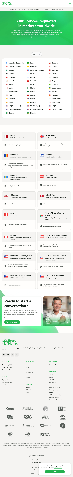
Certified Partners (54, 397)
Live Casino (5, 385)
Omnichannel (6, 370)
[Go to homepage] (7, 3)
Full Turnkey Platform (8, 365)
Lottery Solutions (7, 367)
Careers (51, 385)
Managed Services (54, 365)
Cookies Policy (36, 462)
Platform (28, 365)
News (51, 377)
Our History (22, 9)
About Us (13, 9)
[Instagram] (12, 354)
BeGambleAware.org (38, 456)
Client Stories (53, 380)
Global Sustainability (55, 395)
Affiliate (28, 377)
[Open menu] (70, 3)
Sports (27, 367)
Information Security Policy (36, 465)
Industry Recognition (57, 9)
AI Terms (36, 470)
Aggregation (5, 380)
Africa (27, 392)
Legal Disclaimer (36, 467)
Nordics (28, 387)
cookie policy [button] (58, 468)
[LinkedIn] (4, 354)
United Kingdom (30, 390)
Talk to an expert (12, 322)
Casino (28, 370)
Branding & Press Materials (57, 400)
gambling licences (39, 447)
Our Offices (45, 9)
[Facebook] (17, 354)
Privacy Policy (36, 460)
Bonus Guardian (30, 375)
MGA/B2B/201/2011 (45, 445)
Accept (55, 471)
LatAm (27, 395)
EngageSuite (29, 372)
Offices (51, 392)
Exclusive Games (7, 382)
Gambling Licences (33, 9)
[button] (62, 322)
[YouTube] (8, 354)
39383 (9, 445)
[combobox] (36, 54)
